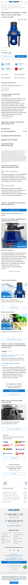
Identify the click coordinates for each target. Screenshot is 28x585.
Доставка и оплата (6, 532)
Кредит (3, 538)
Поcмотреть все (14, 394)
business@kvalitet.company (14, 559)
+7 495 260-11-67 (14, 514)
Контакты (15, 543)
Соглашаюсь (14, 582)
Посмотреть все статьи (14, 339)
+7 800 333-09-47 (14, 521)
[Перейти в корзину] (26, 2)
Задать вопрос (14, 390)
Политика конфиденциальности (14, 565)
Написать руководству (14, 562)
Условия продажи (5, 536)
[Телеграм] (18, 550)
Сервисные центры (6, 541)
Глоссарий (16, 536)
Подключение (4, 534)
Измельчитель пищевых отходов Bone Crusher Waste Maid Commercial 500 (12, 355)
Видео (15, 539)
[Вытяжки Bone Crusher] (14, 2)
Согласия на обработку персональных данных (18, 580)
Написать (14, 473)
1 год (20, 65)
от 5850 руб (8, 69)
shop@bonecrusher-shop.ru (14, 555)
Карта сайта (14, 569)
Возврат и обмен (5, 539)
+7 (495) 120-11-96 (14, 468)
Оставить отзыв (14, 210)
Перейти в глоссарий (14, 271)
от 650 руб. (8, 65)
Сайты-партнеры (17, 541)
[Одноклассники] (14, 550)
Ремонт (3, 543)
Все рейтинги (14, 307)
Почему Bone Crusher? (19, 534)
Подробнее (14, 458)
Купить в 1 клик (7, 56)
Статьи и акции (17, 532)
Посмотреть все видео (14, 429)
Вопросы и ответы (18, 538)
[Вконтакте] (10, 550)
